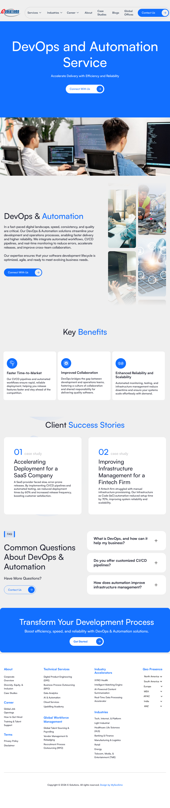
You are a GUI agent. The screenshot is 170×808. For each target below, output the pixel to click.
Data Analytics (51, 693)
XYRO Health (101, 680)
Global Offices (128, 12)
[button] (34, 13)
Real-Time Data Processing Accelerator (108, 699)
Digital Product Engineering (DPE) (58, 678)
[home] (10, 13)
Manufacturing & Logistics (107, 740)
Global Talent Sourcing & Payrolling (56, 729)
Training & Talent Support (12, 723)
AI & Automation (52, 697)
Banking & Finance (104, 735)
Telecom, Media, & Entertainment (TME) (105, 755)
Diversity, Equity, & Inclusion (13, 686)
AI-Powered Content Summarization (105, 691)
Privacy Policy (11, 740)
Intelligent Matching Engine (108, 684)
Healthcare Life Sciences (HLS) (107, 729)
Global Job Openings (9, 710)
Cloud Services (51, 702)
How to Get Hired (13, 717)
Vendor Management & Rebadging (56, 738)
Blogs (115, 12)
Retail (97, 744)
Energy (98, 749)
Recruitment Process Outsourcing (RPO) (54, 746)
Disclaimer (9, 745)
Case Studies (101, 12)
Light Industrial (101, 722)
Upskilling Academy (54, 706)
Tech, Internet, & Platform (107, 718)
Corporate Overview (9, 678)
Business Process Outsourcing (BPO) (59, 686)
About (88, 12)
